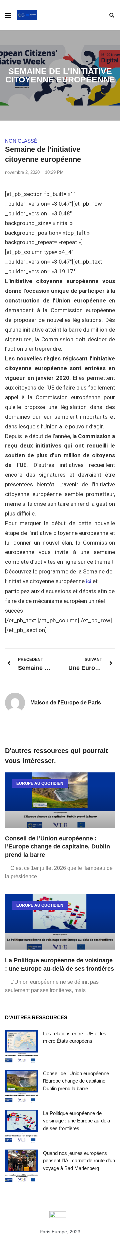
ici (88, 581)
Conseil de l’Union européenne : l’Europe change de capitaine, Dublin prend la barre (57, 846)
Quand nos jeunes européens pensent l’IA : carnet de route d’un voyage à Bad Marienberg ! (79, 1160)
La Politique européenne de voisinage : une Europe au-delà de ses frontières (76, 1120)
